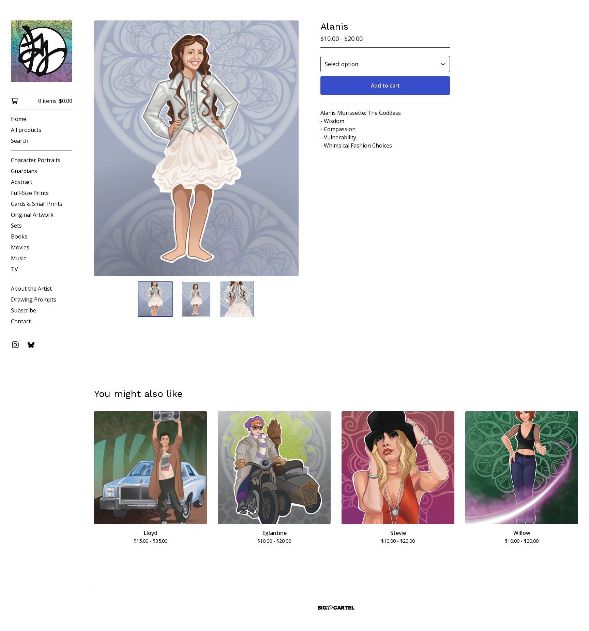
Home (18, 119)
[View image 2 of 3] (196, 299)
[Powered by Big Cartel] (336, 608)
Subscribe (23, 310)
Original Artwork (32, 214)
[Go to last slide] (103, 148)
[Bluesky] (31, 344)
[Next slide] (289, 148)
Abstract (21, 182)
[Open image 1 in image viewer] (196, 148)
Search (19, 140)
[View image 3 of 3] (237, 299)
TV (14, 269)
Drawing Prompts (33, 299)
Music (18, 258)
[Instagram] (15, 344)
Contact (21, 321)
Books (19, 236)
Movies (20, 247)
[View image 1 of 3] (155, 299)
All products (26, 130)
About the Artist (31, 288)
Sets (16, 225)
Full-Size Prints (30, 193)
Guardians (24, 171)
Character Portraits (35, 160)
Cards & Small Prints (36, 203)
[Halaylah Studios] (41, 51)
